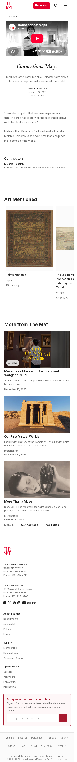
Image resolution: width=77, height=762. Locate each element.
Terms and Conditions (20, 756)
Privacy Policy (38, 756)
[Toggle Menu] (65, 6)
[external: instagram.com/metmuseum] (18, 602)
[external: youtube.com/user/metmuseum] (29, 602)
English (10, 737)
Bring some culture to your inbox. (29, 699)
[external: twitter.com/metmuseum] (9, 602)
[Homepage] (9, 5)
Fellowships (10, 681)
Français (51, 737)
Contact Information (55, 756)
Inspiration (52, 525)
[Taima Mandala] (29, 238)
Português (37, 737)
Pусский (61, 746)
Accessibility (10, 624)
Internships (9, 687)
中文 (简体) (46, 746)
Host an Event (11, 653)
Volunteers (9, 676)
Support (7, 642)
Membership (10, 647)
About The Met (11, 613)
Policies (7, 629)
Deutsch (10, 746)
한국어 (34, 746)
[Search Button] (56, 6)
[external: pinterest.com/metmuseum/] (14, 602)
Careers (8, 671)
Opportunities (11, 666)
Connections (29, 525)
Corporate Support (13, 658)
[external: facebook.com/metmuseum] (4, 602)
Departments (10, 619)
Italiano (64, 737)
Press (6, 634)
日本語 (22, 746)
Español (22, 737)
